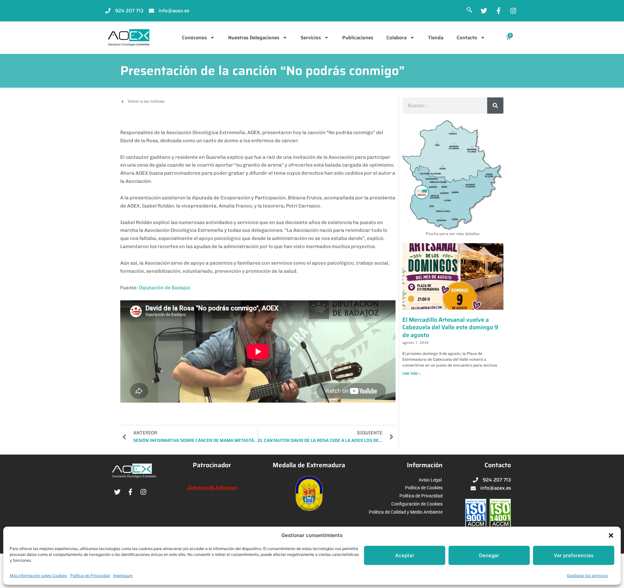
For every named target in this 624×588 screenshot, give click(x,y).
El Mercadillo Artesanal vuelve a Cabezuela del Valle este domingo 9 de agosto (450, 327)
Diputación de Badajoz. (165, 288)
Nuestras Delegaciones (253, 38)
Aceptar (404, 555)
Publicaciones (357, 38)
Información (425, 465)
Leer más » (411, 373)
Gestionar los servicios (587, 575)
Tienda (435, 38)
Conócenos (194, 38)
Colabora (396, 38)
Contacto (467, 38)
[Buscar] (495, 105)
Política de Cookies (424, 487)
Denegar (489, 555)
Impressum (123, 575)
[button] (611, 535)
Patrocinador (212, 465)
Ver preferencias (573, 555)
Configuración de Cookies (417, 504)
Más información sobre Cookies (38, 575)
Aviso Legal (430, 479)
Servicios (311, 38)
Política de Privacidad (90, 575)
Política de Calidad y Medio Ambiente (406, 512)
